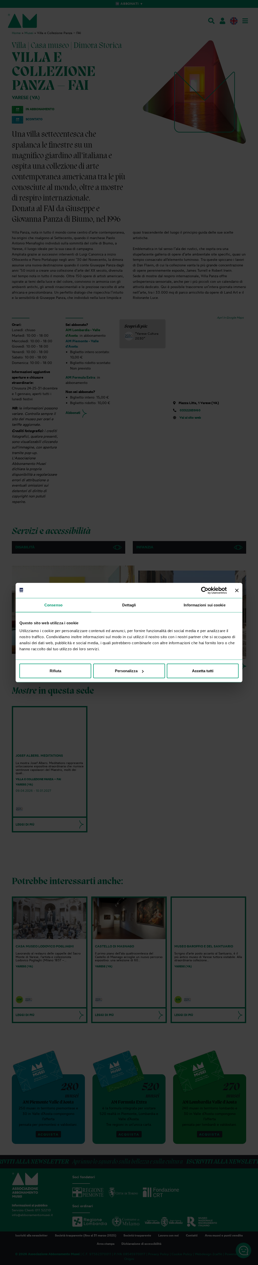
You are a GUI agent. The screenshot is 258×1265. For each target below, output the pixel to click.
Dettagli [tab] (129, 605)
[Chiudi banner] (237, 590)
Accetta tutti (202, 671)
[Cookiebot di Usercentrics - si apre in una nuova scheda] (205, 590)
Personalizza (126, 671)
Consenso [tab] (53, 605)
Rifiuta (55, 671)
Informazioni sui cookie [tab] (204, 605)
